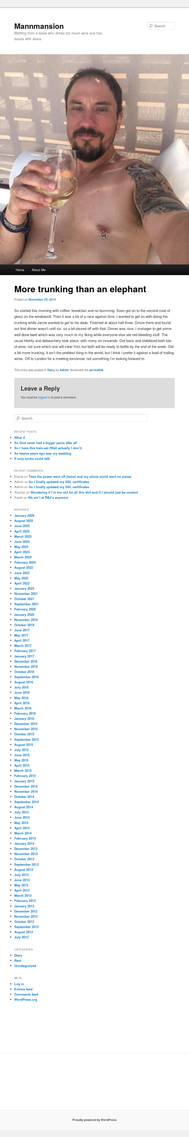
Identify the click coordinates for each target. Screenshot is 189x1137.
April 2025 (22, 531)
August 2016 (23, 682)
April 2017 (22, 640)
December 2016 (25, 661)
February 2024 (25, 562)
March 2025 (23, 536)
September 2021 (26, 604)
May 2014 (21, 822)
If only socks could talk (32, 458)
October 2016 (24, 671)
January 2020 (24, 614)
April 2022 (22, 583)
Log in (19, 984)
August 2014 (23, 807)
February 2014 (25, 838)
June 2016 (22, 692)
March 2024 (23, 557)
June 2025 (22, 525)
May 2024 (21, 546)
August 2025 (23, 520)
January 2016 (24, 718)
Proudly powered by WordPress (94, 1120)
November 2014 (26, 791)
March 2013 (23, 895)
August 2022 (23, 567)
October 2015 (24, 734)
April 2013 (22, 890)
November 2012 (26, 916)
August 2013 (23, 869)
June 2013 (22, 880)
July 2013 (21, 874)
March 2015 (23, 770)
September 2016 (26, 676)
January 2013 (24, 906)
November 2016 (26, 666)
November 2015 (26, 728)
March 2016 (23, 708)
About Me (39, 269)
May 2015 (21, 760)
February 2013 (25, 900)
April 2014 (22, 828)
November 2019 (26, 619)
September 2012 (26, 926)
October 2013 (24, 859)
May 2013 (21, 885)
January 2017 (24, 656)
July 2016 (21, 687)
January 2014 (24, 843)
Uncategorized (25, 965)
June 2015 (22, 755)
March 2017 (23, 645)
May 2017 (21, 635)
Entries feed (23, 989)
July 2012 (21, 937)
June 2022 (22, 572)
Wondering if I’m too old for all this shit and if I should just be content (84, 492)
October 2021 (24, 598)
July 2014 (21, 812)
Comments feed (26, 994)
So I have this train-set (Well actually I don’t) (48, 448)
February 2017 (25, 650)
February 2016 (25, 713)
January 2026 (24, 515)
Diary (51, 370)
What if (19, 437)
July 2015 (21, 749)
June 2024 (22, 541)
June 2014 (22, 817)
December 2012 (25, 911)
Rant (17, 960)
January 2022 (24, 588)
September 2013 (26, 864)
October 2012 (24, 921)
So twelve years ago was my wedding (42, 453)
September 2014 (26, 801)
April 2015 (22, 765)
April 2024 (22, 552)
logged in (44, 397)
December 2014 (25, 786)
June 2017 (22, 630)
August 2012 (23, 932)
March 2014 (23, 833)
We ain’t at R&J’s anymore (48, 497)
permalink (96, 370)
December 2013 (25, 848)
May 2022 (21, 578)
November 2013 (26, 853)
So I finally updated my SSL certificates (59, 481)
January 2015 (24, 781)
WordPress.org (25, 999)
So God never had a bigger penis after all (45, 442)
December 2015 (25, 723)
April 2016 (22, 703)
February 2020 (25, 609)
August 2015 (23, 744)
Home (20, 269)
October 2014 (24, 796)
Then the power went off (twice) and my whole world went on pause (80, 476)
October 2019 (24, 624)
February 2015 (25, 775)
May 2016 (21, 697)
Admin (64, 370)
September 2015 (26, 739)
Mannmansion (39, 25)
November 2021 (26, 593)
